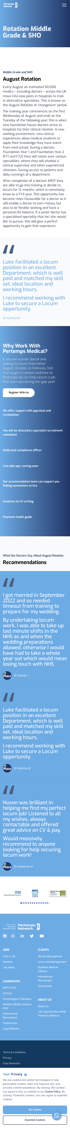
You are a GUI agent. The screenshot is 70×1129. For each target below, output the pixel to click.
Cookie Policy (52, 1091)
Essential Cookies (35, 1120)
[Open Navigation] (64, 5)
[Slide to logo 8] (39, 903)
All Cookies (35, 1109)
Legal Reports (11, 1028)
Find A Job (9, 956)
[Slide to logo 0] (21, 903)
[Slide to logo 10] (43, 903)
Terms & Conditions (14, 1052)
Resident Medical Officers (48, 969)
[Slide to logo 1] (24, 903)
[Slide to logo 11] (45, 903)
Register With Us (19, 392)
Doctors (7, 993)
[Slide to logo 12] (47, 903)
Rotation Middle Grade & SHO (17, 1006)
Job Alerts (9, 967)
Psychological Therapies (17, 998)
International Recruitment (10, 1015)
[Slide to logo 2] (26, 903)
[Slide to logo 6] (34, 903)
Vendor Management (50, 956)
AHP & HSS (9, 987)
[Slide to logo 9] (41, 903)
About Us (43, 1006)
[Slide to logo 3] (28, 903)
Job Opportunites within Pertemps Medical (52, 1013)
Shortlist (7, 961)
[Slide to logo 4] (30, 903)
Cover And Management (52, 961)
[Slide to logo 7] (37, 903)
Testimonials (10, 1022)
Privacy (7, 1057)
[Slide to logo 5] (32, 903)
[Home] (10, 5)
